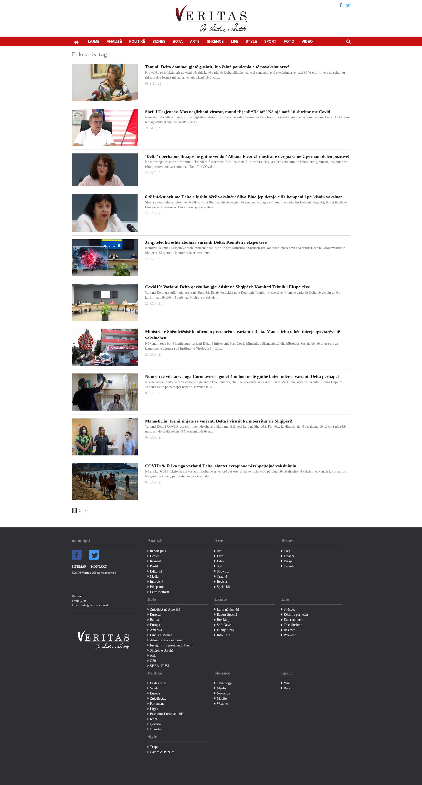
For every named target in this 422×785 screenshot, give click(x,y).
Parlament (157, 703)
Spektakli (223, 587)
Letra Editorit (159, 592)
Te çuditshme (293, 625)
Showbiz (223, 571)
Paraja (288, 561)
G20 (153, 661)
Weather (222, 703)
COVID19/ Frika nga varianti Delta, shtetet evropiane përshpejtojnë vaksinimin (220, 465)
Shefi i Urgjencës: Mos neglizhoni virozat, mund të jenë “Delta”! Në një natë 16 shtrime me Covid (237, 111)
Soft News (224, 625)
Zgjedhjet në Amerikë (165, 609)
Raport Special (227, 614)
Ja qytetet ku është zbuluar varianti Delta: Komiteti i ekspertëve (206, 242)
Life (234, 41)
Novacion (223, 693)
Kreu (76, 42)
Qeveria (155, 724)
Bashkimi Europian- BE (166, 714)
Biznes (158, 41)
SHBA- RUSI (159, 666)
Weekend (290, 635)
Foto (289, 41)
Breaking (223, 620)
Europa (155, 625)
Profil (154, 566)
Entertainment (293, 620)
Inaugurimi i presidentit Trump (171, 645)
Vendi (154, 688)
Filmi (220, 556)
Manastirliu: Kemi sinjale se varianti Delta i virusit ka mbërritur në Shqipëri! (218, 421)
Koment (155, 561)
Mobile (222, 698)
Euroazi (155, 614)
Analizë (114, 41)
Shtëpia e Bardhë (161, 650)
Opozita (155, 729)
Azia (153, 655)
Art (219, 551)
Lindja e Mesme (161, 635)
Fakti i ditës (158, 683)
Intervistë (156, 582)
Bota (178, 41)
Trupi (154, 747)
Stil (219, 566)
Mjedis (221, 688)
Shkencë (215, 41)
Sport (270, 41)
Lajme (93, 41)
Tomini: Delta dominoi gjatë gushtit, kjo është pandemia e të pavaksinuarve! (217, 66)
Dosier (154, 556)
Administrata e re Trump (167, 640)
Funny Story (225, 630)
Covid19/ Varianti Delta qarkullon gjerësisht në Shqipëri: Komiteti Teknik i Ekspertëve (227, 286)
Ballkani (155, 620)
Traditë (222, 576)
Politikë (137, 41)
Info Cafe (223, 635)
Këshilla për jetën (296, 614)
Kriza (154, 719)
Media (154, 576)
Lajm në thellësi (228, 609)
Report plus (158, 551)
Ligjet (154, 709)
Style (251, 41)
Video (307, 41)
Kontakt (99, 566)
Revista (222, 582)
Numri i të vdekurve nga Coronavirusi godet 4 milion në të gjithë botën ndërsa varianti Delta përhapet (242, 376)
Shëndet (289, 609)
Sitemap (79, 566)
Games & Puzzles (162, 752)
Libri (220, 561)
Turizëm (289, 566)
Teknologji (224, 683)
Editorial (156, 571)
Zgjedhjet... (158, 698)
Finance (289, 556)
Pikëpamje (157, 587)
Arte (195, 41)
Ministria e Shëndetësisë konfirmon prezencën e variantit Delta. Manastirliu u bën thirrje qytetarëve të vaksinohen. (242, 334)
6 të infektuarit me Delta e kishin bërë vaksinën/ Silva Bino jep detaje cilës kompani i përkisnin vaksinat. (244, 196)
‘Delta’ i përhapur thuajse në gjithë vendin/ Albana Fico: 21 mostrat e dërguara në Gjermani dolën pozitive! (247, 156)
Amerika (156, 630)
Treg (287, 551)
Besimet (289, 630)
